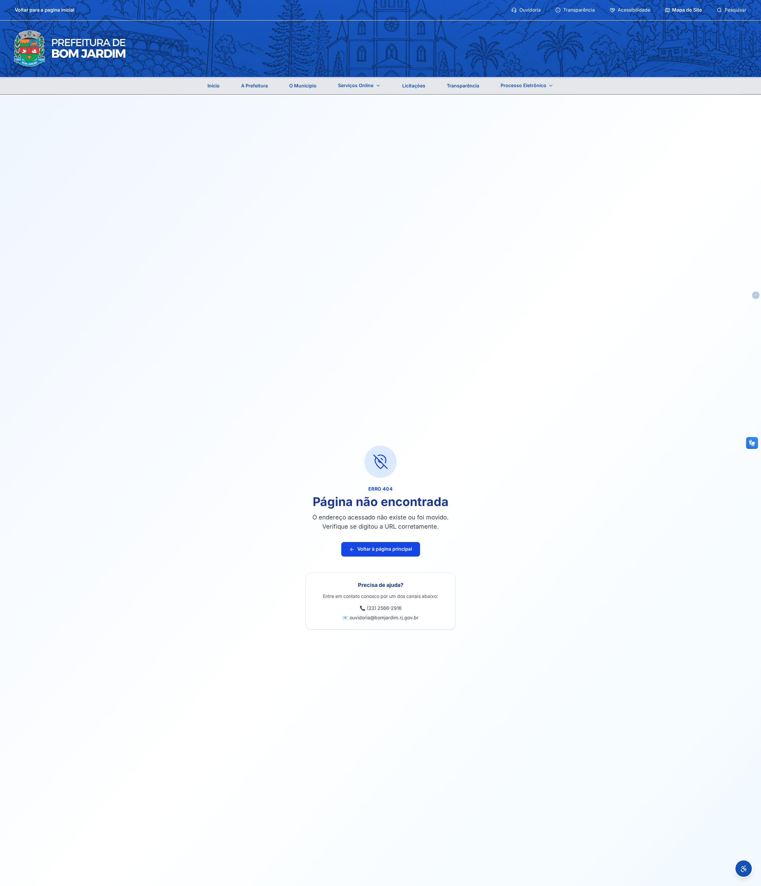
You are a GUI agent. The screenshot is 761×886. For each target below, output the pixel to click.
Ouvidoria (530, 10)
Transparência (579, 10)
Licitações (413, 86)
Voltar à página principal (384, 549)
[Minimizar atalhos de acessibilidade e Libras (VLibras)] (756, 295)
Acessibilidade (634, 10)
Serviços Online (355, 85)
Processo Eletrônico (523, 85)
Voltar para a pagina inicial (44, 10)
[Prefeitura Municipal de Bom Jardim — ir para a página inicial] (69, 49)
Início (213, 86)
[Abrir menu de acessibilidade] (743, 868)
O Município (303, 86)
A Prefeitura (254, 86)
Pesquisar (735, 10)
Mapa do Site (687, 10)
